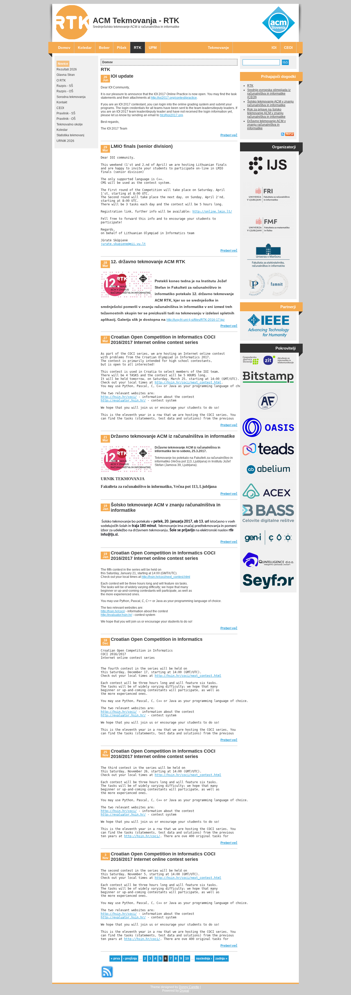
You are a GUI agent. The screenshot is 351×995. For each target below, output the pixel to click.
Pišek (121, 47)
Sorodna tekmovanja (71, 97)
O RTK (61, 80)
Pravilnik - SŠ (66, 113)
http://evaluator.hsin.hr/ (123, 400)
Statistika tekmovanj (70, 135)
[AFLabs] (268, 411)
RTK (137, 47)
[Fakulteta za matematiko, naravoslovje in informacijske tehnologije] (268, 295)
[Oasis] (268, 436)
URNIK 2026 (65, 141)
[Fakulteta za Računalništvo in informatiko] (268, 206)
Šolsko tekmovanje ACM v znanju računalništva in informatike (270, 103)
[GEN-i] (268, 545)
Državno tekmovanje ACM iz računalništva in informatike (173, 436)
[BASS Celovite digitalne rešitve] (268, 521)
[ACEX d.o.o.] (268, 497)
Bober (104, 47)
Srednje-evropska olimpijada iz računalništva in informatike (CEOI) (269, 93)
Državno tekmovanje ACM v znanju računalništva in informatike (266, 124)
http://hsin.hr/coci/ (119, 397)
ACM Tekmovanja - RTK (136, 20)
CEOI (288, 47)
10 (187, 958)
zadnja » (221, 958)
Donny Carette (189, 987)
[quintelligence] (268, 567)
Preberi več (228, 135)
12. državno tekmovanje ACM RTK (148, 261)
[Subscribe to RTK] (107, 978)
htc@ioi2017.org (171, 115)
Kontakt (62, 102)
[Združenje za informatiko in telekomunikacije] (268, 364)
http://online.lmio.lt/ (212, 211)
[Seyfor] (268, 588)
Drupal (184, 990)
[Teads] (268, 454)
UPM (153, 47)
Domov (64, 47)
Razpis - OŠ (65, 91)
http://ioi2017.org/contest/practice (174, 97)
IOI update (122, 76)
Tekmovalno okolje (70, 124)
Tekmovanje (218, 47)
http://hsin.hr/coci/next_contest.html (188, 382)
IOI (274, 47)
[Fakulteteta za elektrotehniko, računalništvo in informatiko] (268, 266)
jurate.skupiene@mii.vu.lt (123, 244)
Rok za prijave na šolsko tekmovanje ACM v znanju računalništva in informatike (266, 113)
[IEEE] (268, 336)
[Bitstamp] (268, 382)
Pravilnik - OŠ (66, 119)
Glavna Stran (66, 75)
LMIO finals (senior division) (142, 146)
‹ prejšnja (130, 958)
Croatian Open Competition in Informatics (156, 639)
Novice (63, 64)
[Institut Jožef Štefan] (268, 175)
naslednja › (204, 958)
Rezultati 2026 (67, 69)
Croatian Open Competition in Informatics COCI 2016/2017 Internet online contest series (163, 339)
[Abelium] (268, 476)
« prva (115, 958)
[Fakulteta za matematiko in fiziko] (268, 237)
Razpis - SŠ (65, 86)
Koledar (84, 47)
